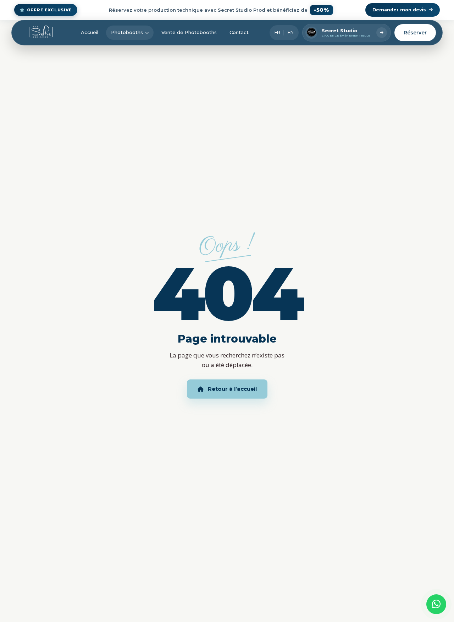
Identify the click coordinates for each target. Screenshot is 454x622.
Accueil (89, 32)
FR (277, 32)
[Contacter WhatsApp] (436, 604)
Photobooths (127, 32)
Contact (239, 32)
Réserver (415, 32)
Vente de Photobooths (189, 32)
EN (291, 32)
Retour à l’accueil (232, 388)
